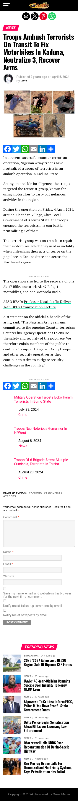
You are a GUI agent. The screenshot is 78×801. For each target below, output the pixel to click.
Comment (11, 517)
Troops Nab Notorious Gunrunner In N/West (40, 431)
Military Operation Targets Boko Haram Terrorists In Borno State (43, 399)
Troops (10, 496)
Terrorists (54, 492)
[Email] (33, 152)
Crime (22, 415)
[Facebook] (7, 152)
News (22, 446)
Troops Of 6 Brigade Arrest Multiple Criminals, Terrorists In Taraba (41, 462)
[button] (6, 5)
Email (8, 564)
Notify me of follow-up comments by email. (32, 605)
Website (8, 576)
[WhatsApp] (25, 152)
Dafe (24, 81)
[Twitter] (16, 152)
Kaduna (36, 492)
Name (8, 552)
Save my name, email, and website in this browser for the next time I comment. (37, 595)
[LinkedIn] (42, 152)
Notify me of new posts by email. (25, 615)
